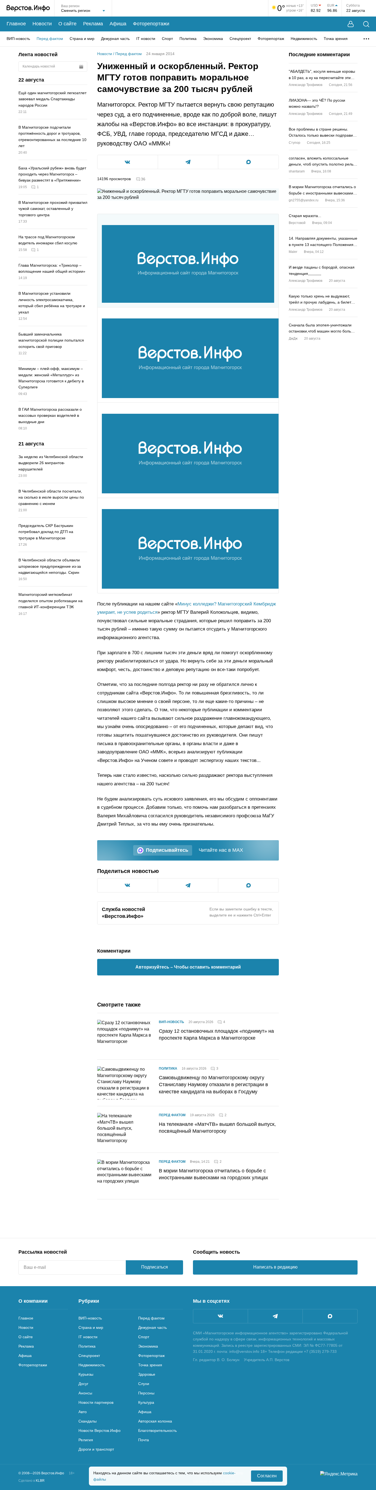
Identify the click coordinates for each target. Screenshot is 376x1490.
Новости (42, 23)
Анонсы (85, 1393)
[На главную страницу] (28, 8)
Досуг (83, 1383)
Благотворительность (157, 1430)
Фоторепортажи (151, 23)
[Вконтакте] (220, 1316)
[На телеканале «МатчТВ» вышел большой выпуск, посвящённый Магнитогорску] (124, 1129)
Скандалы (87, 1421)
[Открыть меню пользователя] (351, 24)
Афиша (118, 23)
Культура (146, 1402)
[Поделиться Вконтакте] (127, 162)
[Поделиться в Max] (248, 162)
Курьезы (85, 1374)
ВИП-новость (18, 38)
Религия (85, 1440)
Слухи (143, 1383)
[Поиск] (366, 24)
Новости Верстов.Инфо (99, 1430)
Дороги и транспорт (96, 1449)
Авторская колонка (155, 1421)
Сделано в (31, 1481)
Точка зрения (336, 38)
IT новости (145, 38)
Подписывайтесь (167, 850)
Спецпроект (240, 38)
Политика (188, 38)
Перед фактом (50, 38)
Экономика (213, 38)
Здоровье (146, 1374)
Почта (143, 1440)
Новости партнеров (95, 1402)
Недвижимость (304, 38)
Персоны (146, 1393)
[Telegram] (275, 1316)
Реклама (93, 23)
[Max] (330, 1316)
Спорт (167, 38)
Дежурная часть (115, 38)
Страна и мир (82, 38)
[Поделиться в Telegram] (188, 162)
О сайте (67, 23)
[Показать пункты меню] (366, 38)
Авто (82, 1412)
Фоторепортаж (271, 38)
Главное (16, 23)
